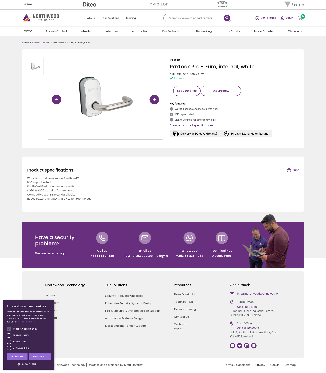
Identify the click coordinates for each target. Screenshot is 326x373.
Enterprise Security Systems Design (128, 303)
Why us (91, 18)
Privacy (260, 365)
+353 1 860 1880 (102, 256)
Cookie (274, 365)
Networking (204, 31)
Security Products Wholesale (124, 296)
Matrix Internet (133, 365)
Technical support (180, 326)
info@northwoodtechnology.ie (145, 256)
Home (25, 42)
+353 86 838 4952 (189, 256)
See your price (187, 91)
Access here (221, 256)
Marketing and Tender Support (125, 326)
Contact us (181, 317)
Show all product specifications (191, 125)
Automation (140, 31)
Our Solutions (110, 18)
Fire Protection (172, 31)
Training (131, 18)
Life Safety (233, 31)
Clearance (295, 31)
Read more (30, 321)
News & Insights (184, 294)
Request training (185, 309)
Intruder (86, 31)
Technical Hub (183, 302)
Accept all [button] (17, 356)
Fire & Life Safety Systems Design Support (132, 311)
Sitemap (290, 365)
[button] (29, 364)
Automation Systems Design (124, 318)
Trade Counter (264, 31)
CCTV (28, 31)
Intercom (111, 31)
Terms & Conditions (237, 365)
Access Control (56, 31)
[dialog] (28, 335)
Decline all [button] (40, 356)
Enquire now (221, 91)
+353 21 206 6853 (248, 328)
